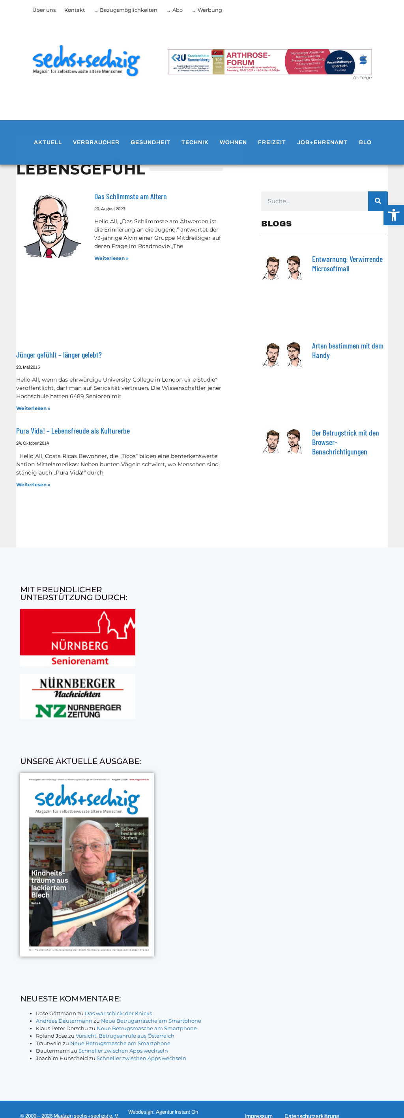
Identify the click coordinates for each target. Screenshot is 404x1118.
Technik (195, 142)
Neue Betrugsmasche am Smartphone (151, 1021)
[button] (393, 215)
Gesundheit (150, 142)
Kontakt (74, 10)
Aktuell (48, 142)
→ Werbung (206, 10)
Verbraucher (96, 142)
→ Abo (174, 10)
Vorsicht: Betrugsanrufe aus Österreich (125, 1036)
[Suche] (378, 201)
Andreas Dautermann (64, 1021)
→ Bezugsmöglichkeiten (125, 10)
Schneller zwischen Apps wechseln (123, 1051)
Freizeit (272, 142)
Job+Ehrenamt (322, 142)
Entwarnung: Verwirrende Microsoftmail (347, 263)
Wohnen (233, 142)
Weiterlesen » (111, 258)
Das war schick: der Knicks (118, 1013)
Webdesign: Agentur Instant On (163, 1112)
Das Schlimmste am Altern (130, 196)
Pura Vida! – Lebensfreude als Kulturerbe (73, 430)
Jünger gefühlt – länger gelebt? (59, 354)
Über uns (44, 10)
